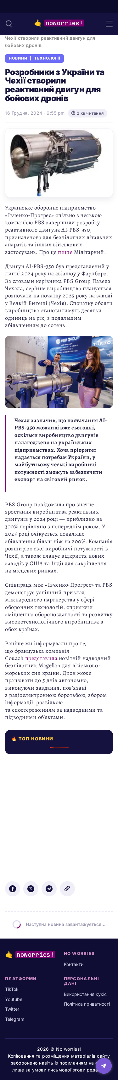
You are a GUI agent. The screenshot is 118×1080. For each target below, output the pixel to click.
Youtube (13, 999)
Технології (47, 58)
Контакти (73, 964)
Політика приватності (87, 1004)
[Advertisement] (59, 813)
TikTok (12, 989)
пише (65, 252)
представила (41, 658)
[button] (9, 24)
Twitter (12, 1009)
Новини (18, 58)
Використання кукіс (85, 994)
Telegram (14, 1019)
